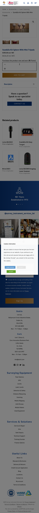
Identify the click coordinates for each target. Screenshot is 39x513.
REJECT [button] (21, 267)
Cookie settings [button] (10, 267)
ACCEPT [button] (11, 271)
